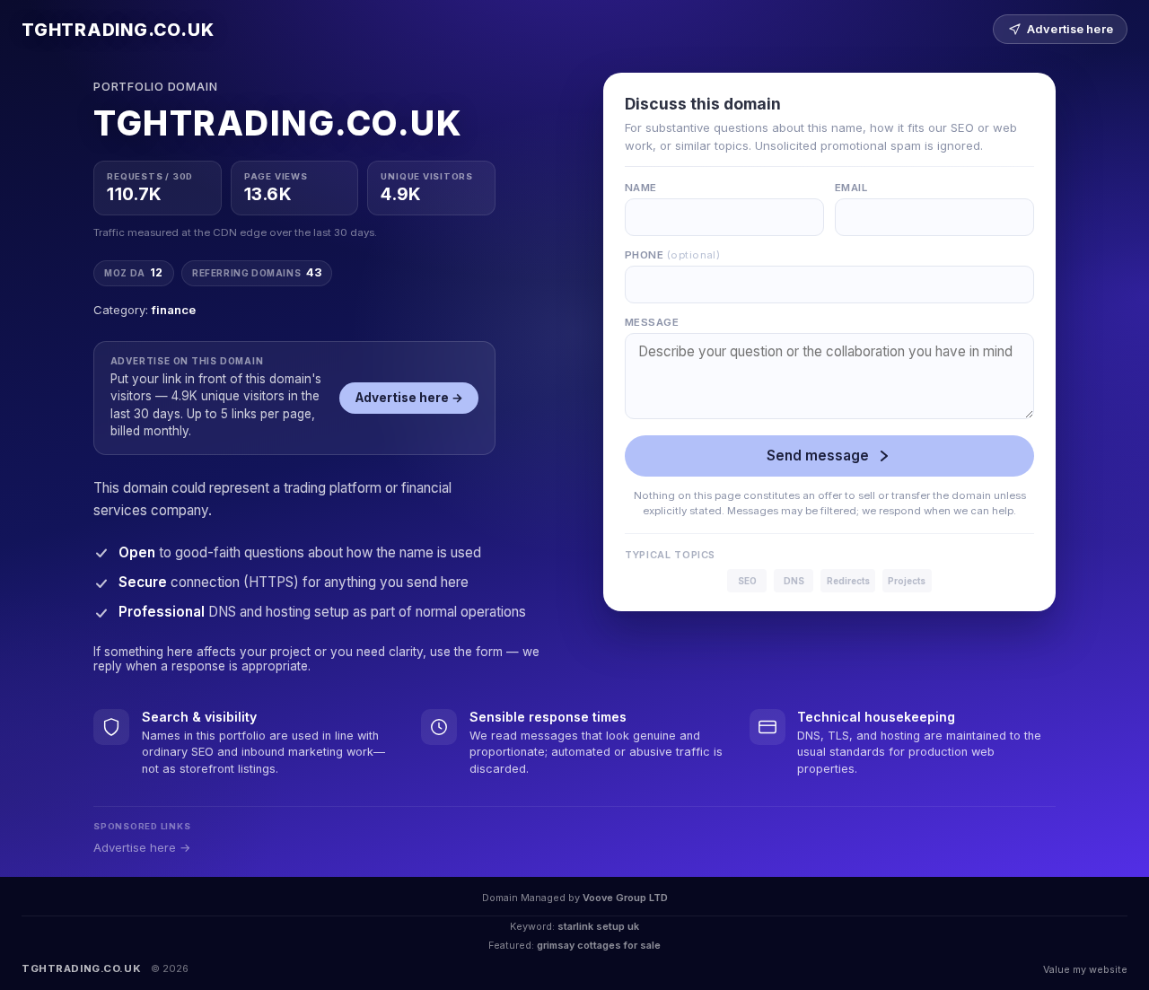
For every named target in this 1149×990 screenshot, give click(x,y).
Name (641, 187)
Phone (672, 255)
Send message (818, 455)
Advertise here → (409, 397)
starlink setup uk (598, 926)
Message (652, 322)
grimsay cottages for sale (599, 945)
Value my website (1085, 969)
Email (851, 187)
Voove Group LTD (625, 897)
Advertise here (1070, 29)
